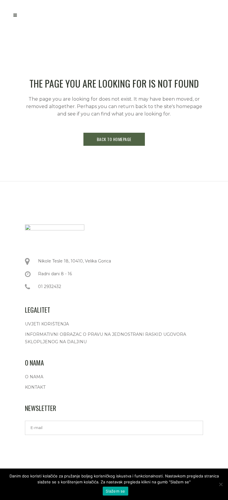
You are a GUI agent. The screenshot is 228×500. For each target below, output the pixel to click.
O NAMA (34, 376)
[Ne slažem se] (221, 484)
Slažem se (115, 491)
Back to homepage (114, 139)
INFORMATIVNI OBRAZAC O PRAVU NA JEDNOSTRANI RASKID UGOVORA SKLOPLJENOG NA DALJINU (105, 338)
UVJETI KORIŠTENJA (47, 324)
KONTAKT (35, 387)
